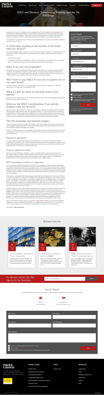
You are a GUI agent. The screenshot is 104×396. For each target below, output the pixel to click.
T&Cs (83, 97)
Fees (80, 383)
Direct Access (32, 5)
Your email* (75, 58)
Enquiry (75, 81)
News (80, 371)
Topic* (74, 73)
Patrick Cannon (59, 39)
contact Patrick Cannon (42, 200)
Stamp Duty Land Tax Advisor (36, 371)
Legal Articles (82, 369)
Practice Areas (22, 5)
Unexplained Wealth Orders (35, 377)
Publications (82, 377)
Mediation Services (49, 5)
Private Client (32, 369)
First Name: (12, 313)
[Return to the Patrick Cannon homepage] (8, 369)
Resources (73, 5)
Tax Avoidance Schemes (35, 374)
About (40, 5)
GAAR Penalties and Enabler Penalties (39, 380)
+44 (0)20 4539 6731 (83, 5)
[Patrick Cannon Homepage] (7, 5)
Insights (81, 380)
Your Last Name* (77, 50)
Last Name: (56, 313)
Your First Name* (77, 42)
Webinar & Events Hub (85, 374)
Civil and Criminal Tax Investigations (38, 386)
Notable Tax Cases (62, 5)
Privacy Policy (98, 393)
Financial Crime (32, 383)
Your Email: (12, 322)
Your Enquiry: (12, 332)
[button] (96, 5)
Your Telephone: (58, 322)
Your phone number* (78, 66)
